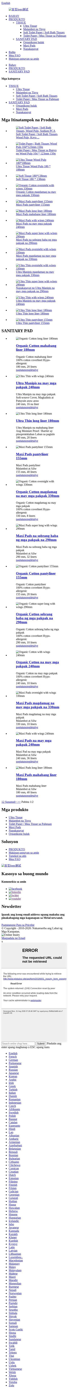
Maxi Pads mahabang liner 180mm (36, 214)
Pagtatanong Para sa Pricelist (17, 924)
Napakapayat (30, 48)
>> (19, 801)
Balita (12, 52)
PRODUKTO (17, 19)
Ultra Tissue (30, 25)
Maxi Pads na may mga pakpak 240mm (33, 742)
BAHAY (14, 16)
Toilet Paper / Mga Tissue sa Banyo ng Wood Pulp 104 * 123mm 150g (36, 152)
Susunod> (10, 801)
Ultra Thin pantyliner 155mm (33, 323)
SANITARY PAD (26, 39)
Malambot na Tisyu (34, 29)
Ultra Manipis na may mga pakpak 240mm (36, 385)
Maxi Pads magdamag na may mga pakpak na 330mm (36, 257)
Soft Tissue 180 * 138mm (30, 179)
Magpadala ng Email (13, 938)
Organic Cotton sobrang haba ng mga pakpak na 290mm (34, 618)
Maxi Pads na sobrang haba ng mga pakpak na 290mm (36, 241)
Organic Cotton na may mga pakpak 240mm (37, 664)
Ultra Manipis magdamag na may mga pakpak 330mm (35, 273)
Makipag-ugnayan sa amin (24, 58)
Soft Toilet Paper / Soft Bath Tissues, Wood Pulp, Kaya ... (37, 136)
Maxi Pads (29, 45)
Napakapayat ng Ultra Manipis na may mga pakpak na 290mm (35, 289)
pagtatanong (23, 369)
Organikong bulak (33, 42)
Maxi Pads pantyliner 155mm (33, 204)
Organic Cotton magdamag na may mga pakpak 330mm (36, 193)
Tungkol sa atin (17, 855)
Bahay (12, 64)
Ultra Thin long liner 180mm (32, 313)
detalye (34, 369)
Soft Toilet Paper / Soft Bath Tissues (44, 32)
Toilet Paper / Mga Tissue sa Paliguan (44, 35)
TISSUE (21, 22)
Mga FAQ (14, 55)
